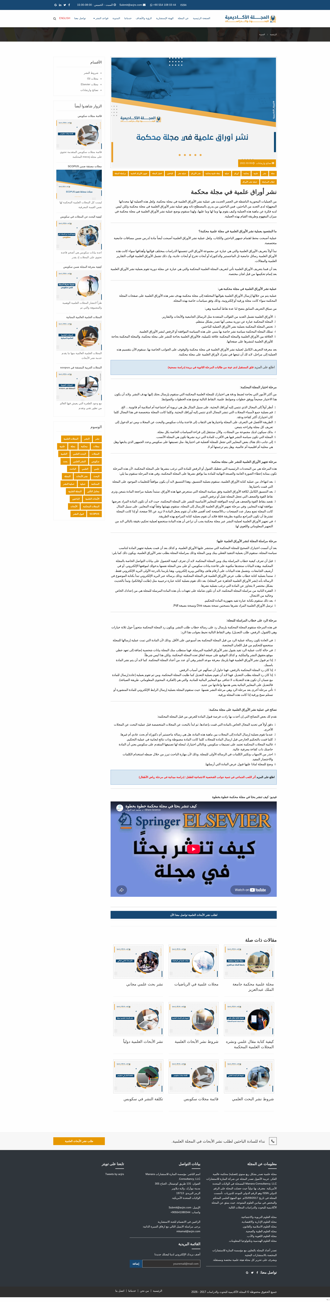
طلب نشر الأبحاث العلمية (79, 1141)
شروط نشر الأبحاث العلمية (196, 1041)
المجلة (67, 476)
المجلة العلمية (75, 491)
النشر (87, 438)
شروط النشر (91, 72)
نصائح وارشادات (89, 90)
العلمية (64, 453)
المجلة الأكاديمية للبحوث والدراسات (226, 1291)
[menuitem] (201, 18)
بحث (65, 461)
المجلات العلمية (71, 438)
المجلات (95, 453)
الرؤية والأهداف (144, 18)
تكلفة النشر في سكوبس (143, 1099)
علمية (256, 173)
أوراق (236, 173)
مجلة (273, 173)
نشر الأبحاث (82, 476)
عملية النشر (68, 484)
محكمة (246, 173)
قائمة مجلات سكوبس (201, 1099)
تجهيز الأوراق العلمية (139, 173)
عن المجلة (183, 18)
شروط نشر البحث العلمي (253, 1099)
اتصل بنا (119, 1290)
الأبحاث (73, 506)
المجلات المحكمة (91, 506)
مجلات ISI (92, 78)
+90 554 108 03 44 (164, 4)
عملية (227, 173)
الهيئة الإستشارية (165, 18)
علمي (96, 469)
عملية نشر (182, 173)
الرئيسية (273, 34)
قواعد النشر (101, 18)
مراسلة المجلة (120, 173)
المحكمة (95, 484)
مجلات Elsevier (89, 84)
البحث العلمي (79, 453)
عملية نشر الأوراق (250, 182)
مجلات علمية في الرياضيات (196, 984)
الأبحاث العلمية (92, 498)
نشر (264, 173)
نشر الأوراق (196, 173)
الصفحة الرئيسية (201, 18)
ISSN (183, 4)
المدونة (116, 18)
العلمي (85, 469)
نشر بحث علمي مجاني (144, 984)
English (64, 18)
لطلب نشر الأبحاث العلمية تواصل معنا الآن (193, 914)
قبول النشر (78, 514)
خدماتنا (128, 18)
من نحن (144, 1290)
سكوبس (95, 461)
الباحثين (76, 498)
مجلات (96, 446)
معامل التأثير (93, 491)
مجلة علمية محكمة (212, 173)
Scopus (94, 514)
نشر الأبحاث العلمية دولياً (143, 1041)
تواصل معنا (80, 18)
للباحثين (170, 173)
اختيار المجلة (157, 173)
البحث (96, 476)
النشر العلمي (79, 461)
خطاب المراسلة (268, 182)
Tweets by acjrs (114, 1174)
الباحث (73, 469)
